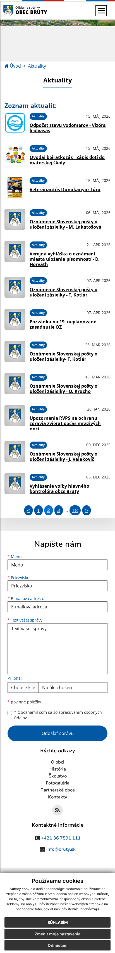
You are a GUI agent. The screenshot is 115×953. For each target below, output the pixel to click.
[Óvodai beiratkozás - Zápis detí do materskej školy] (14, 154)
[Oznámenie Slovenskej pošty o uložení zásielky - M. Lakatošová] (14, 219)
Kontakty (57, 797)
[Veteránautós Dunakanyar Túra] (14, 187)
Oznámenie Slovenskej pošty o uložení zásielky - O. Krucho (63, 388)
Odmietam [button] (58, 945)
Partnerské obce (57, 790)
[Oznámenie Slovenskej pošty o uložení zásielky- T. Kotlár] (14, 351)
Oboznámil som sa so (58, 715)
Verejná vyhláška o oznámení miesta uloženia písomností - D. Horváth (65, 259)
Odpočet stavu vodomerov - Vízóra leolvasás (68, 128)
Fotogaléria (58, 783)
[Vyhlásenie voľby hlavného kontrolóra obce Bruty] (14, 483)
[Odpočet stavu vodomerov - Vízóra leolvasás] (14, 122)
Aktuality (37, 66)
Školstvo (58, 776)
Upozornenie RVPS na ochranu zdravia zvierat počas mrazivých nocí (65, 423)
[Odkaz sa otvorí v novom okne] (57, 810)
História (57, 769)
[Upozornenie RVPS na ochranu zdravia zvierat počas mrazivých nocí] (14, 417)
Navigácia (16, 10)
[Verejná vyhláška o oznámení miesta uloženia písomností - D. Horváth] (14, 253)
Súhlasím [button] (57, 922)
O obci (57, 762)
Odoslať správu (58, 733)
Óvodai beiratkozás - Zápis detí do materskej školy (67, 160)
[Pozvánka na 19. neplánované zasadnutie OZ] (14, 319)
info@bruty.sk (61, 849)
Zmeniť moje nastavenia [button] (57, 933)
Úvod (15, 66)
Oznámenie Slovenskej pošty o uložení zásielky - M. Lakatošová (65, 224)
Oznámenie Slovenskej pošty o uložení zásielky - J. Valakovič (63, 456)
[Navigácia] (101, 10)
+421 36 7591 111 (61, 838)
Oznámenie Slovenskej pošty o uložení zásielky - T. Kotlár (63, 292)
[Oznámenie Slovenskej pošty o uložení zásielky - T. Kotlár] (14, 287)
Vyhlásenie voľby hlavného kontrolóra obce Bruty (59, 488)
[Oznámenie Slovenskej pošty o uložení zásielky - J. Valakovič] (14, 451)
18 (75, 510)
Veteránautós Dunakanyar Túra (65, 189)
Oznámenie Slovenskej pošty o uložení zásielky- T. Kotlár (63, 356)
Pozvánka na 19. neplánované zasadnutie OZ (63, 324)
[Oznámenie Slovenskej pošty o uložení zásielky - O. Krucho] (14, 383)
